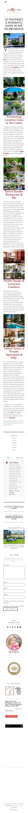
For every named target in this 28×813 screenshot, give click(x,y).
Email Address (9, 710)
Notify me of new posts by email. (14, 606)
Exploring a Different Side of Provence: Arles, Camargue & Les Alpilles (14, 517)
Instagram (12, 494)
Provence (7, 17)
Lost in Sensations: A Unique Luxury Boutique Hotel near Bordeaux (14, 547)
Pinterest (14, 442)
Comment (6, 565)
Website (5, 594)
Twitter (14, 440)
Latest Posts (19, 457)
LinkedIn (14, 447)
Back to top (13, 809)
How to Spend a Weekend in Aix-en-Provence (14, 507)
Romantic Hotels (17, 17)
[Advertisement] (14, 746)
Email (14, 449)
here (4, 59)
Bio (8, 457)
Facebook (17, 490)
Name (5, 582)
